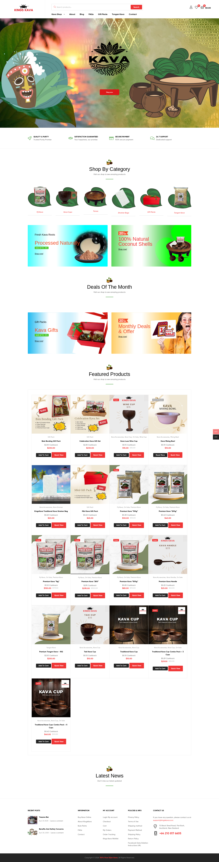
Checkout (107, 821)
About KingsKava (85, 821)
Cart (105, 826)
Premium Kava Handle (168, 581)
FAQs (91, 14)
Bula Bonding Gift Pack (51, 441)
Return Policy (133, 838)
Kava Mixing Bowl (168, 441)
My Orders (107, 830)
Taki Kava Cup (90, 652)
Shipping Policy (134, 834)
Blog (82, 14)
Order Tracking (109, 834)
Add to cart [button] (44, 455)
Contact (133, 14)
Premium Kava (136, 507)
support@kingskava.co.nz (163, 820)
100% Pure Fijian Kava (109, 857)
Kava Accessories (117, 437)
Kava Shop (57, 14)
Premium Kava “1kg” (51, 581)
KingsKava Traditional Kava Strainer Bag (51, 511)
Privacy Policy (133, 817)
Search (136, 7)
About (72, 14)
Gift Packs (102, 14)
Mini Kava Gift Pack (90, 511)
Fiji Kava (120, 507)
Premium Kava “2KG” (90, 581)
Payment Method (135, 830)
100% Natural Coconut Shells (135, 241)
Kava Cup (128, 437)
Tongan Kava (118, 14)
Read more (160, 455)
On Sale (136, 437)
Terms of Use (133, 821)
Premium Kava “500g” (129, 581)
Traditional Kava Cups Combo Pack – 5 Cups (51, 726)
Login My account (110, 817)
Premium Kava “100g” (129, 511)
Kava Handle (171, 577)
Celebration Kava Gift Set (90, 441)
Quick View (67, 416)
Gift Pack (51, 437)
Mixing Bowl (174, 437)
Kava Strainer (58, 507)
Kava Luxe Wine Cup (129, 441)
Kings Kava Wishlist (110, 838)
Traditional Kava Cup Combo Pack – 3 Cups (168, 653)
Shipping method (135, 826)
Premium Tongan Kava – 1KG (51, 652)
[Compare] (61, 416)
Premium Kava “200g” (168, 511)
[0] (196, 7)
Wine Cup (143, 437)
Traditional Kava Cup (129, 652)
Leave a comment (56, 821)
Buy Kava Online (84, 817)
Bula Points (82, 826)
